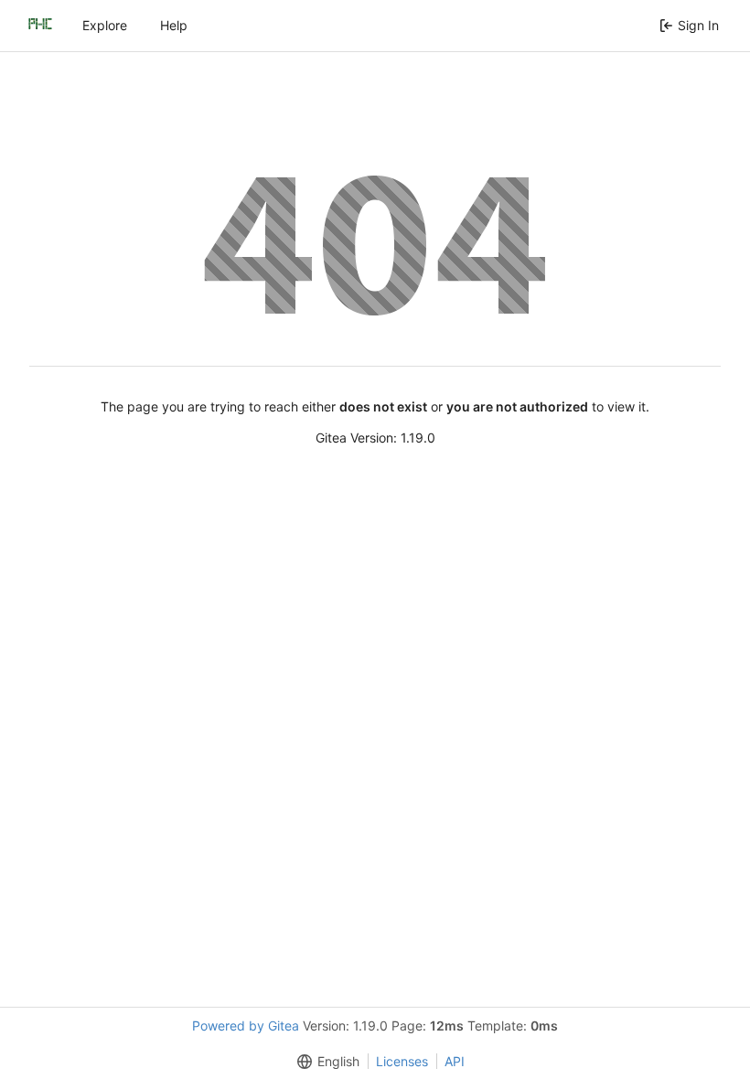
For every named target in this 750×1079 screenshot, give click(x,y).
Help (174, 25)
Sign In (698, 25)
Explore (104, 25)
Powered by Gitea (245, 1025)
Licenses (402, 1061)
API (455, 1061)
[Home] (40, 25)
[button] (324, 1061)
